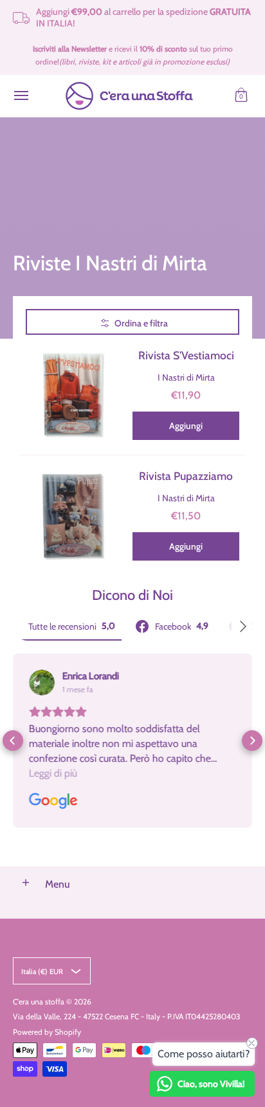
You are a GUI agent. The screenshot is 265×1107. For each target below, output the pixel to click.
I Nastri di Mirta (186, 377)
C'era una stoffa (38, 1001)
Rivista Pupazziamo (186, 476)
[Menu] (20, 96)
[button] (241, 96)
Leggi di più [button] (53, 773)
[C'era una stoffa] (129, 95)
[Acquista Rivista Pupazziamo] (73, 515)
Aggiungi (186, 426)
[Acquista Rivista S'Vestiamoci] (73, 395)
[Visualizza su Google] (42, 682)
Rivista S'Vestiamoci (186, 355)
